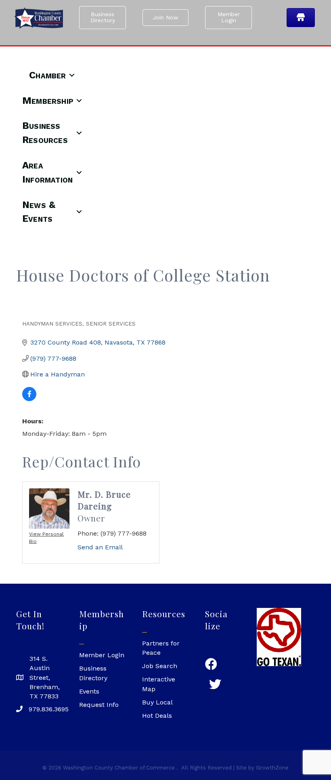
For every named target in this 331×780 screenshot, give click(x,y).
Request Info (99, 705)
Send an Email (100, 547)
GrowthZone (272, 768)
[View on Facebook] (29, 399)
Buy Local (157, 702)
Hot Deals (157, 715)
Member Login (101, 655)
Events (89, 691)
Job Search (159, 666)
